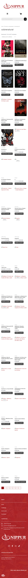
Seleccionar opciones (7, 65)
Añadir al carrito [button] (19, 64)
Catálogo (3, 507)
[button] (7, 13)
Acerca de (4, 511)
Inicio (2, 26)
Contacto (3, 514)
